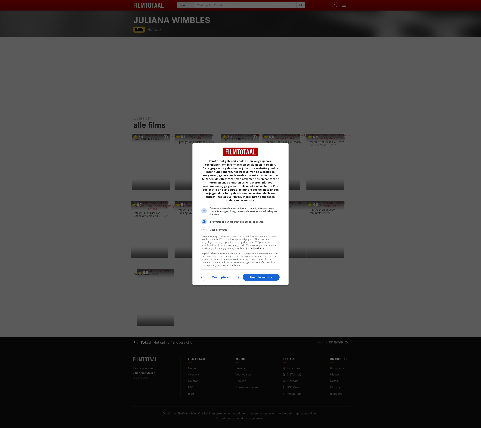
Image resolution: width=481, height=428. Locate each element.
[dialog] (240, 214)
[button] (240, 229)
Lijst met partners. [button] (254, 248)
